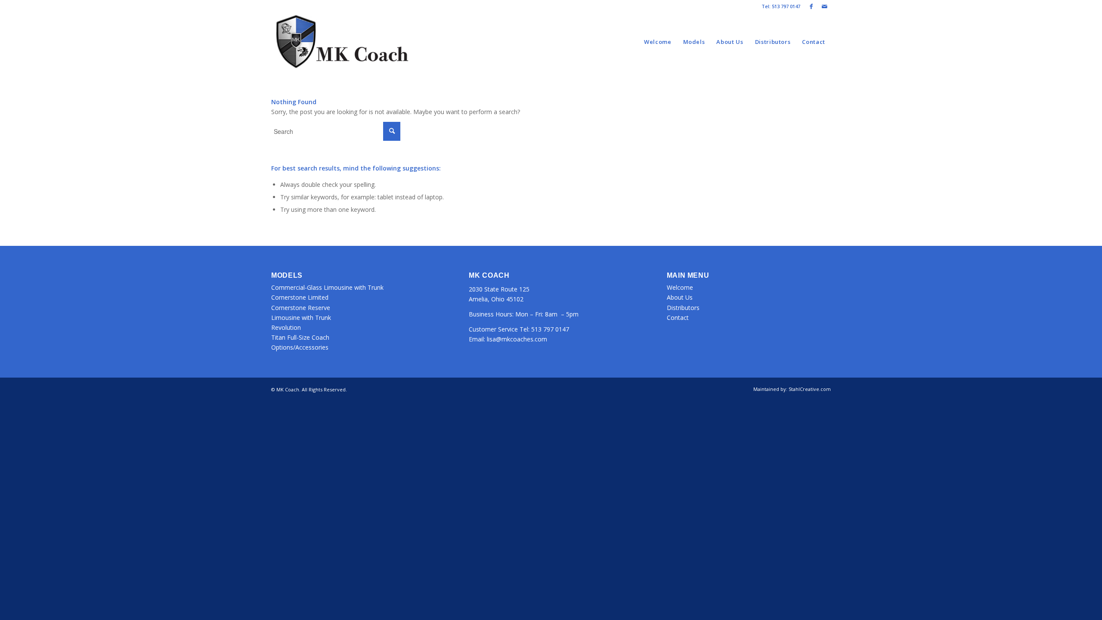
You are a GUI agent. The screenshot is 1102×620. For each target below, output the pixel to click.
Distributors (683, 308)
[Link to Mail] (824, 6)
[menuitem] (657, 42)
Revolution (286, 327)
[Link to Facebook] (811, 6)
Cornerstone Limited (299, 297)
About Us (680, 297)
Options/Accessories (299, 347)
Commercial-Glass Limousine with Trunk (327, 287)
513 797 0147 (550, 329)
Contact (678, 317)
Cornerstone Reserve (300, 308)
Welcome (680, 287)
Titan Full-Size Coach (300, 337)
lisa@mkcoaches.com (517, 339)
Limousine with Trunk (301, 317)
